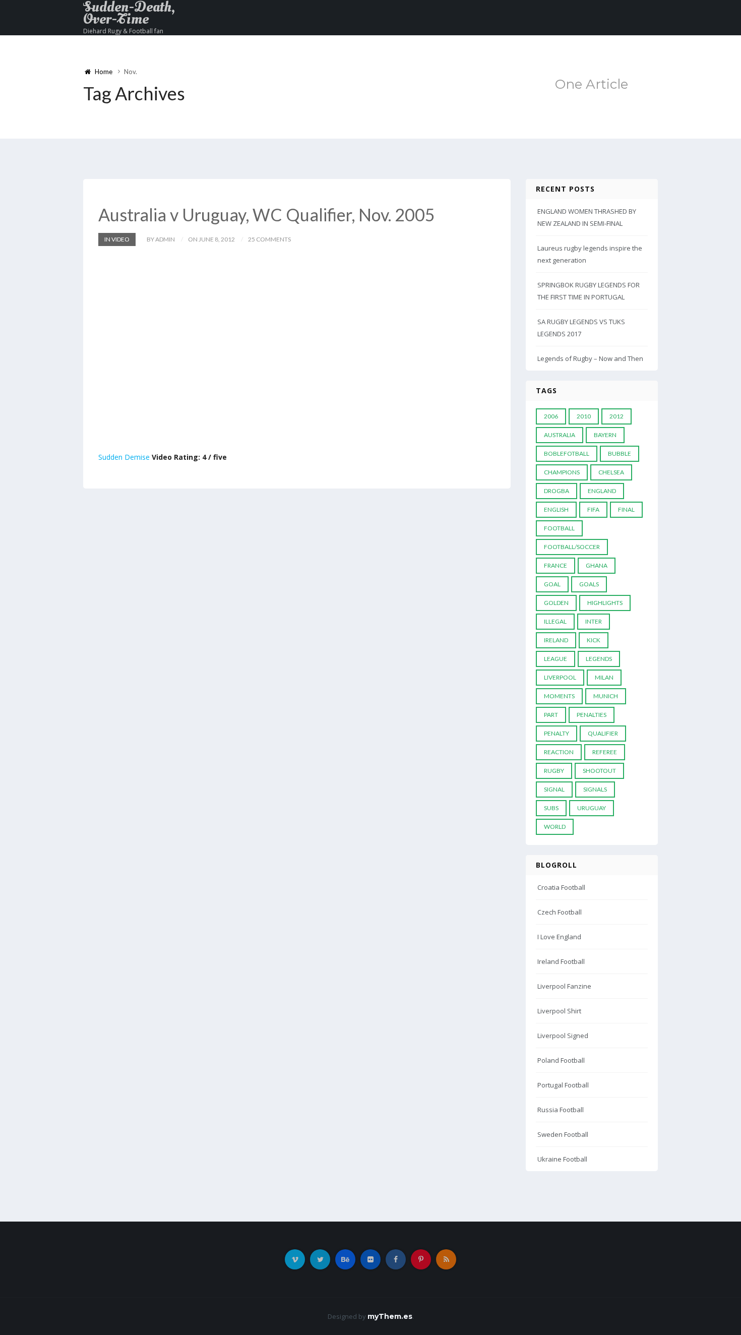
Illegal (555, 621)
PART (551, 714)
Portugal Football (563, 1084)
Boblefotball (566, 453)
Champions (562, 472)
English (556, 509)
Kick (593, 640)
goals (589, 584)
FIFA (593, 509)
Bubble (619, 453)
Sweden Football (562, 1134)
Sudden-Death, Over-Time (129, 13)
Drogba (556, 491)
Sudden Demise (124, 457)
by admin (161, 239)
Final (626, 509)
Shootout (599, 770)
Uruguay (591, 808)
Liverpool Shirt (559, 1010)
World (555, 826)
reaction (559, 752)
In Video (117, 239)
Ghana (596, 565)
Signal (554, 789)
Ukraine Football (562, 1159)
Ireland (556, 640)
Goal (552, 584)
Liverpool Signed (562, 1035)
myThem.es (389, 1316)
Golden (556, 602)
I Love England (559, 936)
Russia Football (560, 1109)
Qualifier (603, 733)
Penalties (591, 714)
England (602, 491)
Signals (595, 789)
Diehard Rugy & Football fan (123, 31)
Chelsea (611, 472)
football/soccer (572, 547)
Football (559, 528)
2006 (551, 416)
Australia (559, 435)
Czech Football (559, 912)
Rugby (554, 770)
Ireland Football (561, 961)
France (555, 565)
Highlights (605, 602)
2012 (616, 416)
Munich (605, 696)
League (555, 658)
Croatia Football (561, 887)
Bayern (605, 435)
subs (551, 808)
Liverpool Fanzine (564, 986)
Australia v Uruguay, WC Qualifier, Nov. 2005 (266, 214)
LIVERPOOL (560, 677)
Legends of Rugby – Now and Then (590, 358)
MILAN (604, 677)
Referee (604, 752)
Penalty (556, 733)
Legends (599, 658)
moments (559, 696)
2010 (584, 416)
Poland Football (561, 1060)
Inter (593, 621)
